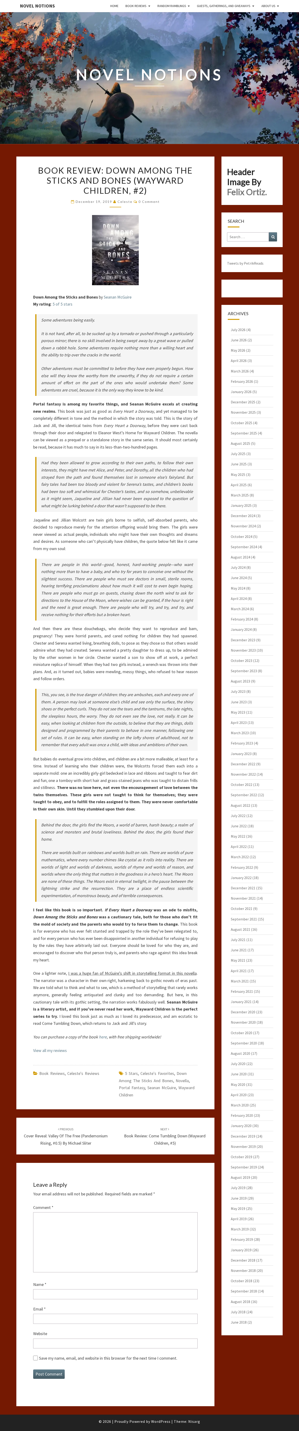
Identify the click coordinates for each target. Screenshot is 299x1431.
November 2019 (243, 1146)
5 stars (131, 1073)
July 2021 (238, 939)
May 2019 (238, 1208)
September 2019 (244, 1167)
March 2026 (240, 371)
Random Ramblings (171, 6)
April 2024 (239, 598)
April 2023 (239, 722)
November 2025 (243, 412)
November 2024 (243, 526)
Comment (43, 1207)
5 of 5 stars (62, 304)
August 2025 (240, 443)
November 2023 (243, 650)
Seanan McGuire (118, 297)
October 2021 (241, 908)
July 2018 (238, 1312)
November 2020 (243, 1022)
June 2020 (239, 1074)
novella (182, 1080)
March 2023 (240, 732)
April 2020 (239, 1094)
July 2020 (238, 1063)
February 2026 (242, 381)
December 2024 (243, 515)
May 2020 (238, 1084)
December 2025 (243, 402)
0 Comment (149, 202)
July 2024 (238, 567)
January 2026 (241, 391)
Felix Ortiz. (247, 192)
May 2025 (238, 474)
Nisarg (194, 1421)
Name (39, 1284)
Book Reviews (135, 6)
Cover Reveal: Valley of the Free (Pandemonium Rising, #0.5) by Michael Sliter (66, 1136)
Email (39, 1309)
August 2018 (240, 1301)
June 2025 (239, 464)
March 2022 (240, 856)
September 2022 (244, 794)
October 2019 (241, 1156)
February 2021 (242, 991)
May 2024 (238, 588)
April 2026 (239, 360)
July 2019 (238, 1187)
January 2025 (241, 505)
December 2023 (243, 640)
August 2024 (240, 557)
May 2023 (238, 712)
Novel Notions (37, 6)
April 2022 (239, 846)
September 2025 (244, 433)
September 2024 (244, 546)
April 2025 (239, 484)
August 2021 (240, 929)
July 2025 (238, 453)
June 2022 (239, 826)
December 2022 (243, 764)
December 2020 (243, 1012)
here (103, 1037)
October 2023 (241, 660)
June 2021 (239, 950)
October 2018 (241, 1280)
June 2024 (239, 577)
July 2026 (238, 329)
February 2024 (242, 619)
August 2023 (240, 681)
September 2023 (244, 670)
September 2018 (244, 1291)
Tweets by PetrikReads (245, 263)
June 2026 (239, 340)
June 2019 (239, 1198)
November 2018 (243, 1270)
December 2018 (243, 1260)
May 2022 (238, 836)
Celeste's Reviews (83, 1073)
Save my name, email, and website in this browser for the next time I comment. (108, 1358)
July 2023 (238, 691)
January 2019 (241, 1250)
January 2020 (241, 1125)
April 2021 (239, 970)
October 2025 (241, 422)
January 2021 (241, 1001)
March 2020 (240, 1105)
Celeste (124, 202)
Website (40, 1333)
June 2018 (239, 1322)
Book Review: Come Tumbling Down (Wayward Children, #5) (165, 1136)
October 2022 (241, 784)
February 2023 (242, 743)
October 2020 (241, 1032)
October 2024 (241, 536)
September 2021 (244, 919)
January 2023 (241, 753)
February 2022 (242, 867)
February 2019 (242, 1239)
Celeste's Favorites (157, 1073)
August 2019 (240, 1177)
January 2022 (241, 877)
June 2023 (239, 702)
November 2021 (243, 898)
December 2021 (243, 888)
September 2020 (244, 1043)
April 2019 (239, 1218)
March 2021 (240, 981)
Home (114, 6)
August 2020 (240, 1053)
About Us (268, 6)
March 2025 (240, 495)
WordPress (161, 1421)
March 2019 (240, 1229)
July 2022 (238, 815)
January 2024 (241, 629)
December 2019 (243, 1136)
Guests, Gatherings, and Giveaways (223, 6)
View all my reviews (50, 1050)
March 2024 (240, 608)
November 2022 (243, 774)
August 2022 (240, 805)
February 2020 (242, 1115)
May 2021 (238, 960)
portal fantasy (132, 1087)
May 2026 (238, 350)
